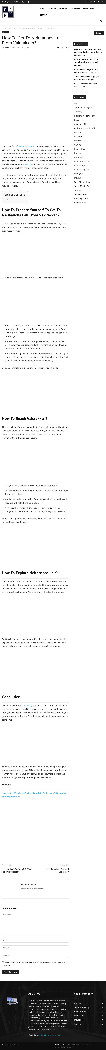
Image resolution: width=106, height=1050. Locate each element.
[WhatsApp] (23, 53)
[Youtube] (102, 2)
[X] (94, 2)
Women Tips (80, 202)
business (78, 120)
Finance (77, 140)
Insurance (79, 157)
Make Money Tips (82, 161)
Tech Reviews (80, 194)
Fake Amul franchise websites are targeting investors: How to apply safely (88, 52)
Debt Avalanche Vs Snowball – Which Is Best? (87, 85)
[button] (101, 21)
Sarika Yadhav (9, 47)
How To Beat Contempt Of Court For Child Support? (17, 870)
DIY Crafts (78, 132)
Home (4, 28)
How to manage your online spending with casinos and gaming (86, 62)
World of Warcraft (27, 146)
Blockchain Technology (84, 116)
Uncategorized (81, 198)
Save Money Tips (82, 182)
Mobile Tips (79, 165)
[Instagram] (91, 2)
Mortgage (78, 173)
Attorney (78, 111)
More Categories (81, 169)
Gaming (12, 28)
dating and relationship (85, 128)
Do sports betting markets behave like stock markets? (86, 70)
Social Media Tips (82, 186)
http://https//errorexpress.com (32, 889)
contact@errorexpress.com (49, 1035)
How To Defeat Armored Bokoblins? (57, 870)
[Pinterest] (17, 53)
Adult (76, 103)
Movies (77, 178)
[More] (30, 53)
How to (77, 153)
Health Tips (79, 149)
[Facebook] (87, 2)
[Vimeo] (98, 2)
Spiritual (78, 190)
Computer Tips (81, 124)
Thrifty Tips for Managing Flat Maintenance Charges (87, 78)
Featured (78, 136)
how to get (28, 164)
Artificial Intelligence (83, 107)
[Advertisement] (35, 124)
